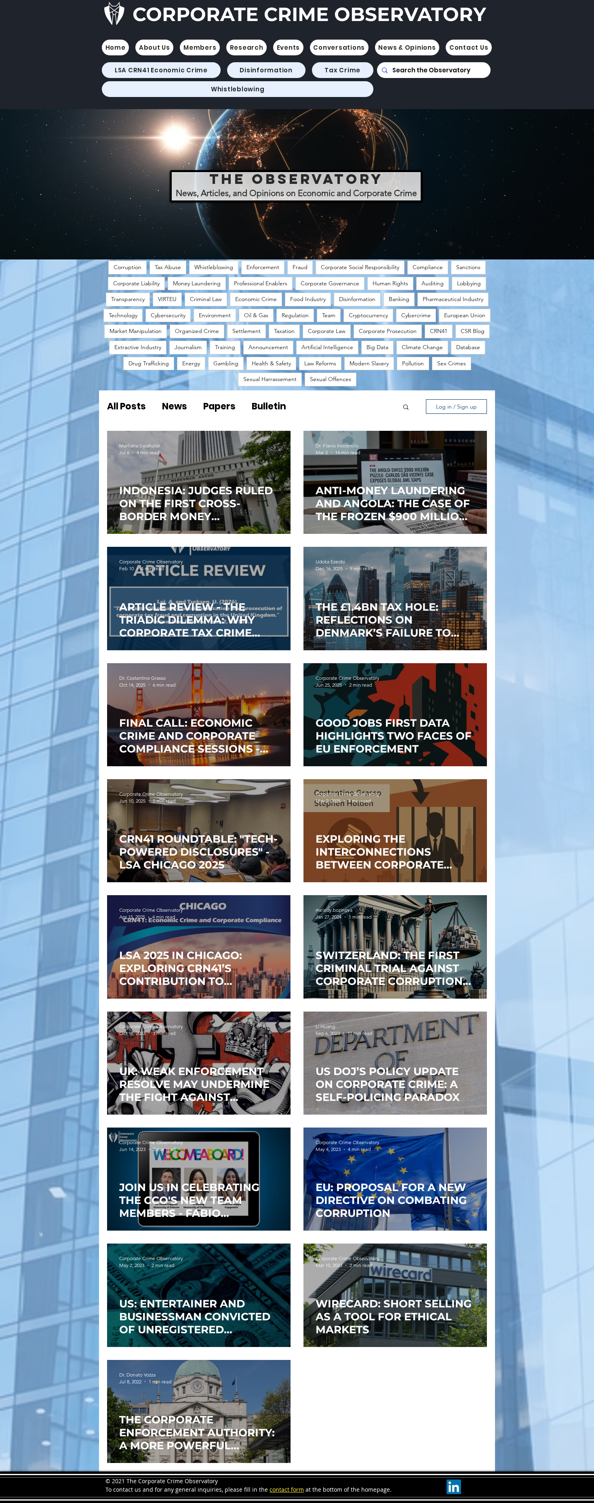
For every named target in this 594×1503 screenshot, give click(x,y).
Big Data (377, 347)
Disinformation (357, 299)
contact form (287, 1489)
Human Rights (390, 283)
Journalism (188, 347)
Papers (219, 406)
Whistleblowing (213, 267)
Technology (123, 315)
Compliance (428, 267)
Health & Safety (271, 363)
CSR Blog (472, 331)
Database (468, 347)
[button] (199, 47)
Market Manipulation (136, 331)
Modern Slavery (369, 363)
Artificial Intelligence (327, 347)
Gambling (225, 363)
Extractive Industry (137, 347)
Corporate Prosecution (388, 331)
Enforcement (262, 267)
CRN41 (438, 331)
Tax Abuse (168, 267)
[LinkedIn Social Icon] (454, 1487)
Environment (215, 315)
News (174, 406)
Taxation (284, 331)
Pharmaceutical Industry (453, 299)
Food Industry (308, 299)
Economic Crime (256, 299)
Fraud (300, 267)
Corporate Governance (330, 283)
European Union (464, 315)
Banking (399, 299)
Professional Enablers (260, 283)
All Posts (126, 406)
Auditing (432, 283)
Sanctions (468, 267)
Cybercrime (416, 315)
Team (328, 315)
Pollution (413, 363)
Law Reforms (320, 363)
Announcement (268, 347)
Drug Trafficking (148, 363)
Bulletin (269, 406)
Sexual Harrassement (270, 379)
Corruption (127, 267)
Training (225, 347)
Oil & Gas (256, 315)
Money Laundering (197, 283)
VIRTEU (167, 299)
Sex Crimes (451, 363)
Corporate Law (326, 331)
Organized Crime (197, 331)
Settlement (246, 331)
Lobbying (469, 283)
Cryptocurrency (368, 315)
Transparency (128, 299)
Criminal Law (206, 299)
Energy (191, 363)
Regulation (295, 315)
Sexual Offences (330, 379)
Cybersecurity (168, 315)
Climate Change (422, 347)
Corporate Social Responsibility (360, 267)
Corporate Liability (136, 283)
